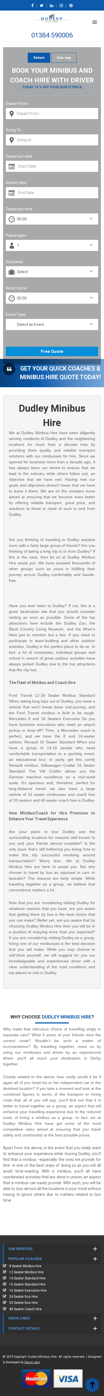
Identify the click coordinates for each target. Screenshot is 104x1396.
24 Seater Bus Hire (23, 1297)
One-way (64, 58)
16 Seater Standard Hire (27, 1284)
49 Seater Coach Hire (25, 1309)
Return (39, 58)
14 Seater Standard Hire (27, 1278)
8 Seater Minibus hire (25, 1266)
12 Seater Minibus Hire (26, 1272)
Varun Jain (32, 1362)
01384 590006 (52, 35)
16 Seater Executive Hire (28, 1290)
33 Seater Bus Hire (23, 1303)
